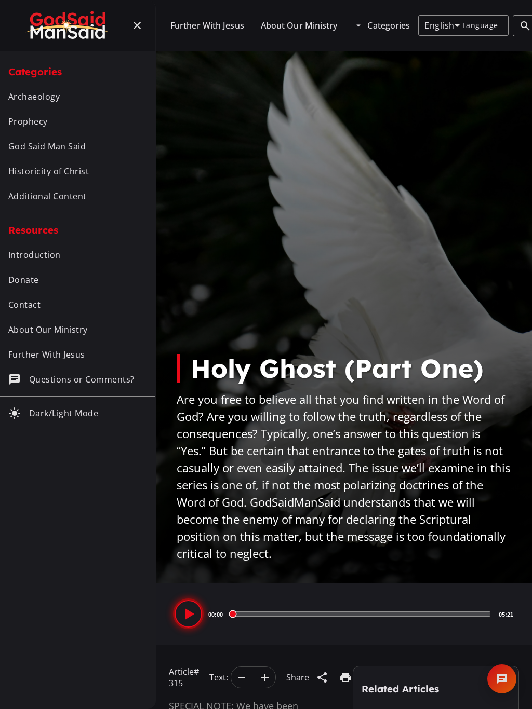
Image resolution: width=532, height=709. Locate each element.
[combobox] (441, 25)
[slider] (360, 614)
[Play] (188, 614)
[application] (344, 614)
